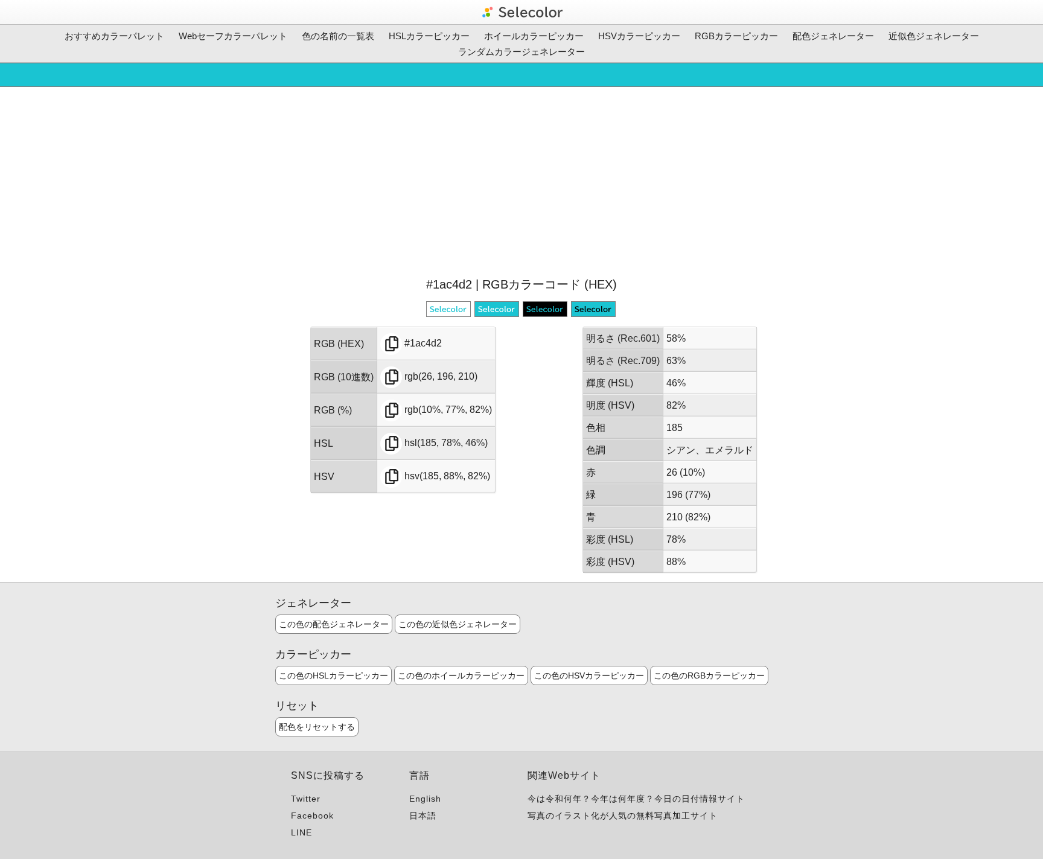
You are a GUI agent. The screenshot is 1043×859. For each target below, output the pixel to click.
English (425, 798)
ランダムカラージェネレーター (521, 51)
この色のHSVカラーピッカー (589, 675)
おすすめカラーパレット (114, 36)
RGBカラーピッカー (736, 36)
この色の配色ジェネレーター (334, 624)
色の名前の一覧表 (338, 36)
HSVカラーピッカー (639, 36)
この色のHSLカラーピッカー (333, 675)
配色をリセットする (317, 727)
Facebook (312, 815)
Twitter (306, 798)
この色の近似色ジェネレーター (457, 624)
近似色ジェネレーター (933, 36)
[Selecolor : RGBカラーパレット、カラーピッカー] (521, 12)
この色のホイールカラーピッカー (461, 675)
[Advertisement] (521, 180)
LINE (301, 832)
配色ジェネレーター (833, 36)
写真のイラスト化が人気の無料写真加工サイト (623, 815)
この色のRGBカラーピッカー (709, 675)
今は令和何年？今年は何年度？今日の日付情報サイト (636, 798)
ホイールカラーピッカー (534, 36)
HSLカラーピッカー (429, 36)
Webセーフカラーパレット (233, 36)
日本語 (422, 815)
